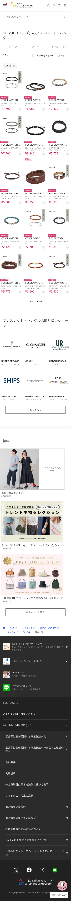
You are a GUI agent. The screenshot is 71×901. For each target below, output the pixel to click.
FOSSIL (14, 628)
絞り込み (62, 895)
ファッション (28, 628)
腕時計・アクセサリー (50, 628)
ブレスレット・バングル (19, 632)
